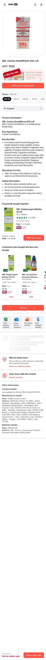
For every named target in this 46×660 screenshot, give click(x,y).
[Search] (35, 4)
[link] (13, 4)
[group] (23, 33)
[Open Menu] (4, 4)
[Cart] (41, 4)
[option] (7, 99)
